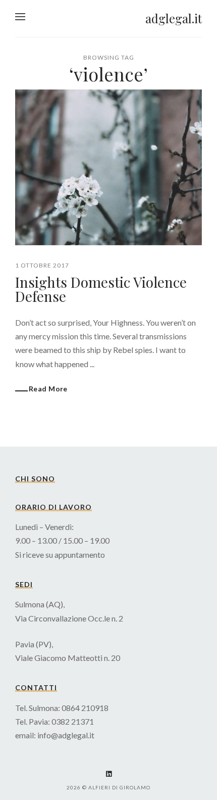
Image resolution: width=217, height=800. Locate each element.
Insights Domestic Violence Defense (101, 289)
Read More (48, 388)
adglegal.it (173, 18)
